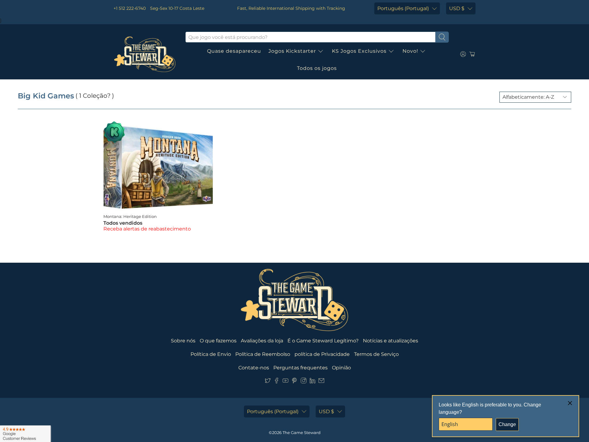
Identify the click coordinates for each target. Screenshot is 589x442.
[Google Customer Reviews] (25, 433)
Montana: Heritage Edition (130, 216)
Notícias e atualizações (390, 341)
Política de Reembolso (262, 354)
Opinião (341, 368)
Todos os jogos (317, 68)
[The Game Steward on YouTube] (285, 382)
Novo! (410, 51)
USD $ (456, 8)
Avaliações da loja (262, 341)
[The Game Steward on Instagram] (303, 382)
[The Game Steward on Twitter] (268, 382)
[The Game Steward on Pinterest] (294, 382)
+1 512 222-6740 (130, 8)
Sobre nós (183, 341)
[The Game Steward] (144, 54)
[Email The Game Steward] (321, 382)
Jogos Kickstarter (292, 51)
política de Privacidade (322, 354)
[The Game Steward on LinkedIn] (312, 382)
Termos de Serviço (376, 354)
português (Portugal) (403, 8)
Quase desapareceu (234, 51)
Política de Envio (211, 354)
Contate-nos (253, 368)
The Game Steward (302, 432)
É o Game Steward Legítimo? (323, 341)
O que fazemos (218, 341)
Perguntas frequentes (300, 368)
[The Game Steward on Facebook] (276, 382)
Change (507, 424)
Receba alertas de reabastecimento (147, 229)
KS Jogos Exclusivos (359, 51)
